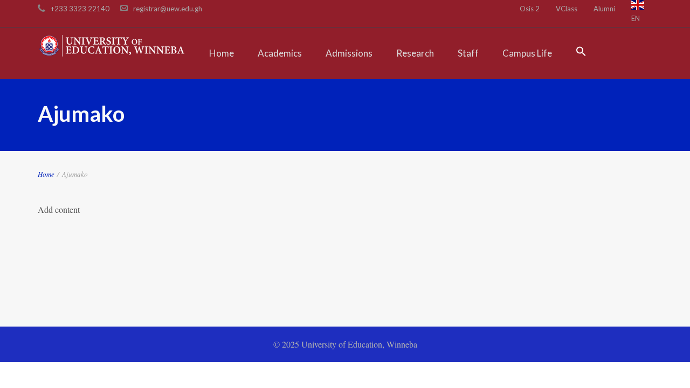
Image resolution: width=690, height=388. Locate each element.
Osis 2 (530, 8)
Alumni (604, 8)
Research (415, 53)
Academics (280, 53)
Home (221, 53)
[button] (581, 53)
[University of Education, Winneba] (112, 45)
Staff (468, 53)
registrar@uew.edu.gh (167, 8)
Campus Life (527, 53)
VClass (566, 8)
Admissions (349, 53)
